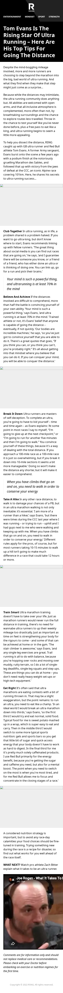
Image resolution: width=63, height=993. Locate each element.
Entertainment (12, 16)
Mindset (29, 16)
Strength (54, 16)
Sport (41, 16)
